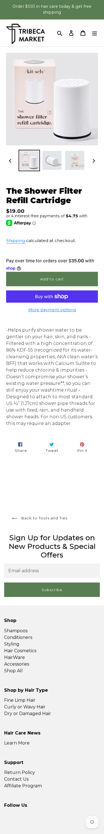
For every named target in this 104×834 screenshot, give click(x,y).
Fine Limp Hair (19, 700)
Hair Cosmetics (20, 650)
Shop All (13, 670)
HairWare (14, 657)
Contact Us (16, 779)
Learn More (17, 743)
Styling (11, 644)
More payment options (52, 309)
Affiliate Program (23, 785)
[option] (29, 160)
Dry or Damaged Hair (27, 713)
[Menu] (94, 33)
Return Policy (19, 772)
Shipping (15, 240)
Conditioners (18, 637)
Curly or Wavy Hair (24, 706)
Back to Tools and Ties (43, 518)
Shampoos (15, 630)
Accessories (16, 664)
